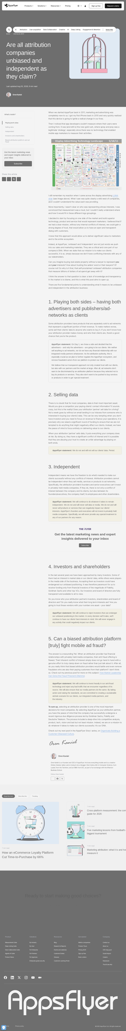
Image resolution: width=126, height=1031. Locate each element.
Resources (55, 6)
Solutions (41, 6)
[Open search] (9, 29)
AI (68, 30)
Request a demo (113, 6)
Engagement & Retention (91, 30)
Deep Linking (75, 30)
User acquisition (35, 30)
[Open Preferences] (3, 1027)
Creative (62, 30)
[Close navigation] (16, 29)
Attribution (23, 30)
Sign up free (96, 6)
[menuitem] (29, 6)
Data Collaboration (50, 30)
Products (28, 6)
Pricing (67, 6)
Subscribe (109, 30)
